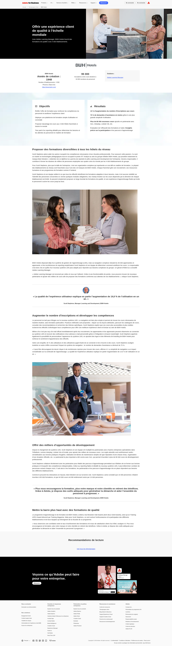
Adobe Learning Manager (115, 77)
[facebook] (33, 641)
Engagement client (26, 615)
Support (93, 2)
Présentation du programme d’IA (133, 609)
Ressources (82, 2)
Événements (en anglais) (132, 614)
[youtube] (46, 641)
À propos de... (129, 607)
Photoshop (76, 623)
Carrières (128, 612)
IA (51, 2)
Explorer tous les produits (53, 609)
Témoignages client (33, 7)
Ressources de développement (107, 621)
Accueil (24, 7)
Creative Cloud (51, 625)
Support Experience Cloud (106, 614)
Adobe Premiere (78, 625)
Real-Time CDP (51, 635)
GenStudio (50, 633)
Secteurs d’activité (61, 2)
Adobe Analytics (51, 611)
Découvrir (104, 3)
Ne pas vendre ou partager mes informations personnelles (128, 643)
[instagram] (37, 641)
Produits (43, 2)
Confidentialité (114, 640)
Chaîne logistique (130, 624)
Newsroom (128, 616)
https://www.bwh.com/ (49, 87)
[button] (26, 640)
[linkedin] (43, 641)
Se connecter (130, 2)
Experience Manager (52, 628)
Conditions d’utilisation (124, 640)
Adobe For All (129, 628)
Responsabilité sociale (131, 619)
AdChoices (147, 643)
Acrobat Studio (51, 621)
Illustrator (76, 621)
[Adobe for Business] (148, 3)
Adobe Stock (77, 616)
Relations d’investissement (132, 621)
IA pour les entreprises (27, 625)
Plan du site (147, 640)
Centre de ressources (105, 607)
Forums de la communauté (106, 619)
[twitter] (40, 641)
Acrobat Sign (50, 618)
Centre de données (130, 626)
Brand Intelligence (51, 623)
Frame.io (49, 630)
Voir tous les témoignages (86, 549)
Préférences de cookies (137, 640)
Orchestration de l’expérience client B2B (31, 623)
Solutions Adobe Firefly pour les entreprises (57, 616)
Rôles (73, 2)
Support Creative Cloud (105, 616)
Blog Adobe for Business (105, 612)
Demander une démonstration (29, 607)
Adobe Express (51, 613)
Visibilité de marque (26, 620)
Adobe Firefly (77, 613)
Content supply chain (27, 618)
